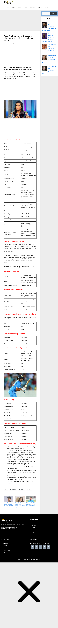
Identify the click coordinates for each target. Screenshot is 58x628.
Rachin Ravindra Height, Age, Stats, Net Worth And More (8, 504)
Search (53, 13)
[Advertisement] (20, 21)
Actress (19, 7)
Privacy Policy (6, 550)
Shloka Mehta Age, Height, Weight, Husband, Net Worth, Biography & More (20, 505)
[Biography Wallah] (8, 2)
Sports (25, 7)
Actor (13, 7)
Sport (33, 527)
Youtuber (34, 530)
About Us (5, 543)
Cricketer (40, 7)
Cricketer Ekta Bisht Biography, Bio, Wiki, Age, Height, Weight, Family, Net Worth (31, 505)
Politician (47, 7)
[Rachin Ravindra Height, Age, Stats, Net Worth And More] (8, 499)
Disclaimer (5, 548)
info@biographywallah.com (42, 543)
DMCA (4, 552)
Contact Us (5, 545)
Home (7, 7)
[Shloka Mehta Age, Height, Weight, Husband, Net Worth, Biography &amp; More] (20, 499)
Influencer (32, 7)
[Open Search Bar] (52, 7)
